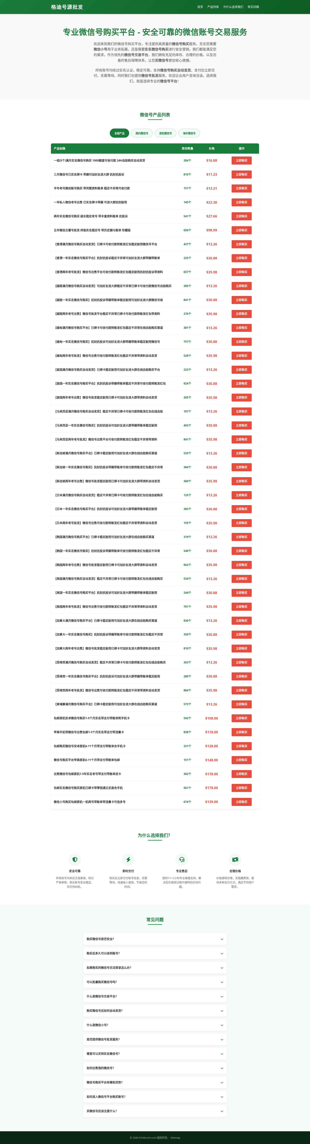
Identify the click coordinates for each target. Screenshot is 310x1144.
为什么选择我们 (233, 7)
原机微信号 (165, 133)
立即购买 (241, 160)
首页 (200, 7)
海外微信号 (189, 133)
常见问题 (253, 7)
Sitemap (175, 1137)
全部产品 (119, 133)
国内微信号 (142, 133)
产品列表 (213, 7)
